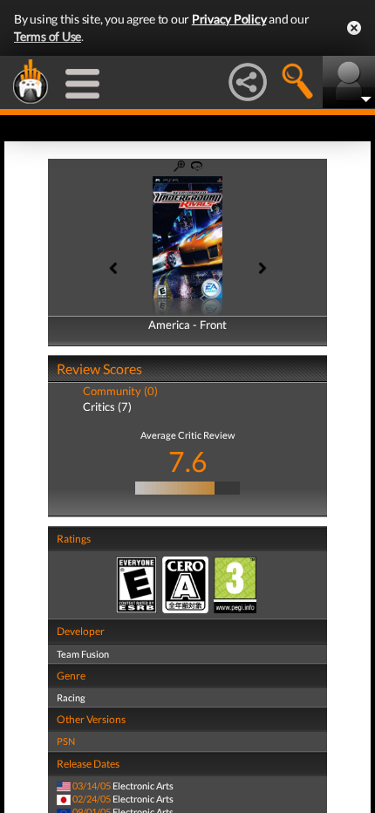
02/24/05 (91, 798)
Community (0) (120, 391)
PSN (66, 741)
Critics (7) (107, 406)
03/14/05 (91, 785)
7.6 (188, 461)
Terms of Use (47, 36)
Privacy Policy (229, 18)
